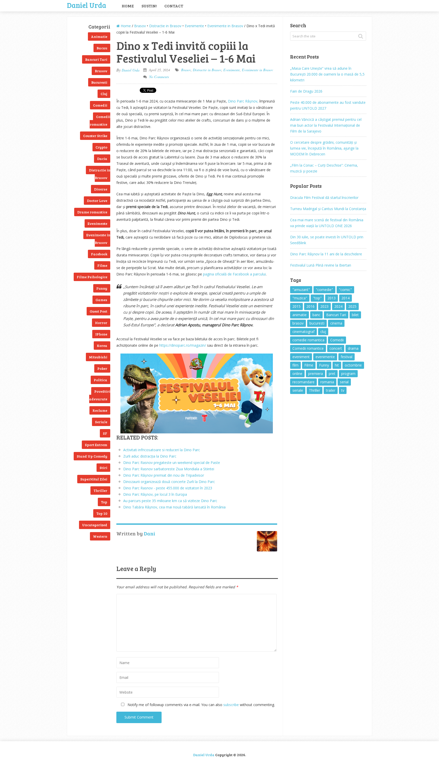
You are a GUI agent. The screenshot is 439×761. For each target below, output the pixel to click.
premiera (315, 373)
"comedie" (324, 289)
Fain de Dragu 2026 (306, 91)
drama (353, 348)
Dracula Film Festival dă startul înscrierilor (324, 197)
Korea (102, 345)
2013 (331, 298)
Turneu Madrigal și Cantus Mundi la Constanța (328, 208)
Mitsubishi (98, 357)
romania (327, 381)
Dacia (102, 158)
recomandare (303, 381)
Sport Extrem (96, 444)
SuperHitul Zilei (93, 479)
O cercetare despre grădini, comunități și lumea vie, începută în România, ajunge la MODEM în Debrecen (324, 148)
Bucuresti (99, 82)
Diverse (100, 189)
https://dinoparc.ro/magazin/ (182, 345)
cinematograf (303, 331)
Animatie (99, 36)
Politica (100, 379)
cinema (336, 323)
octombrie (353, 365)
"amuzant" (301, 289)
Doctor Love (97, 200)
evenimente (325, 356)
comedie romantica (308, 340)
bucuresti (316, 323)
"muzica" (299, 298)
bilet (355, 314)
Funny (101, 288)
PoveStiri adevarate (99, 395)
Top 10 (101, 513)
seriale (297, 390)
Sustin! (149, 5)
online (297, 373)
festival (346, 356)
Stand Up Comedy (92, 456)
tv (342, 390)
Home (128, 5)
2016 (310, 306)
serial (344, 381)
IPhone (101, 334)
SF (105, 433)
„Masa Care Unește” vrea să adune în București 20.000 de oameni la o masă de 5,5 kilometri (327, 74)
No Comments (159, 76)
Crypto (101, 147)
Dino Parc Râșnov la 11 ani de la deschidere (326, 254)
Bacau (102, 48)
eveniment (301, 356)
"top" (317, 298)
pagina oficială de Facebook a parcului (234, 274)
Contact (173, 5)
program (348, 373)
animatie (299, 314)
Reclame (99, 410)
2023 (324, 306)
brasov (298, 323)
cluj (323, 331)
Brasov (101, 70)
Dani (149, 533)
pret (332, 373)
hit (337, 365)
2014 (345, 298)
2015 (296, 306)
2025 (352, 306)
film (295, 365)
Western (100, 536)
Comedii (100, 105)
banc (316, 314)
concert (336, 348)
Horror (101, 322)
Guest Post (98, 311)
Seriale (101, 421)
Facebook (99, 254)
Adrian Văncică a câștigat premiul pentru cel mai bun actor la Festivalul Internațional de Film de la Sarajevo (326, 125)
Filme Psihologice (92, 276)
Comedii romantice (100, 120)
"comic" (345, 289)
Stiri (103, 467)
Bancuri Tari (96, 59)
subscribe (231, 704)
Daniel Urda (86, 4)
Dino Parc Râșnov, (243, 101)
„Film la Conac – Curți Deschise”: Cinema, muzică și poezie (324, 168)
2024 (338, 306)
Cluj (104, 93)
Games (101, 299)
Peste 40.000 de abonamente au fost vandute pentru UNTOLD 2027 (328, 105)
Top (104, 502)
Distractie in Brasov (99, 174)
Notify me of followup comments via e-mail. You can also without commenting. (201, 704)
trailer (330, 390)
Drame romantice (92, 212)
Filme (102, 265)
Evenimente (97, 223)
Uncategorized (94, 524)
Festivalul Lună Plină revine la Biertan (320, 265)
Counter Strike (95, 135)
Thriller (100, 490)
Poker (102, 368)
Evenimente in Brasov (98, 238)
